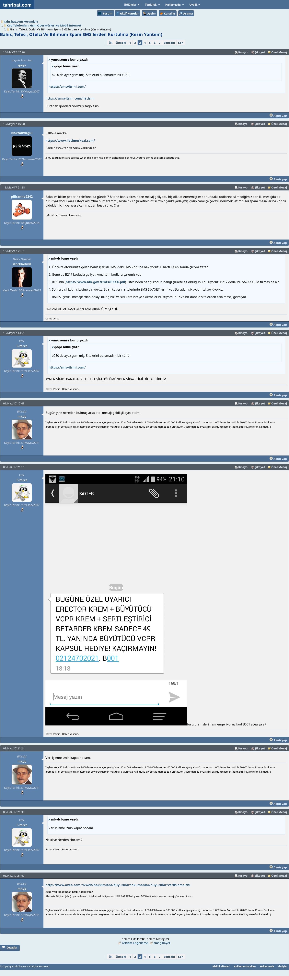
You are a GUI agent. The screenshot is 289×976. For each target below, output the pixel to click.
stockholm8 (22, 264)
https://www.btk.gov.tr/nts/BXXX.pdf (95, 282)
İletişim (282, 966)
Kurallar (170, 13)
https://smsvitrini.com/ (67, 86)
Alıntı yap (280, 115)
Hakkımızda (267, 966)
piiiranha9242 (22, 196)
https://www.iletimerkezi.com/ (70, 140)
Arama (188, 13)
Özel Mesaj (279, 52)
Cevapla (12, 947)
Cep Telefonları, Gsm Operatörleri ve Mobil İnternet (44, 25)
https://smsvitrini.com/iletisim (70, 98)
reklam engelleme (135, 942)
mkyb (21, 416)
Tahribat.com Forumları (21, 21)
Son (180, 43)
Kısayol (243, 52)
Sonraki (169, 43)
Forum (107, 13)
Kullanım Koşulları (245, 966)
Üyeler (151, 13)
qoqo (22, 65)
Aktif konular (129, 13)
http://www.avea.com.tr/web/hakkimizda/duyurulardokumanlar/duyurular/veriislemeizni (117, 885)
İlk (110, 43)
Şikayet (260, 52)
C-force (22, 346)
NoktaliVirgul (21, 133)
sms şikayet (162, 942)
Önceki (121, 43)
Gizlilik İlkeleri (221, 966)
